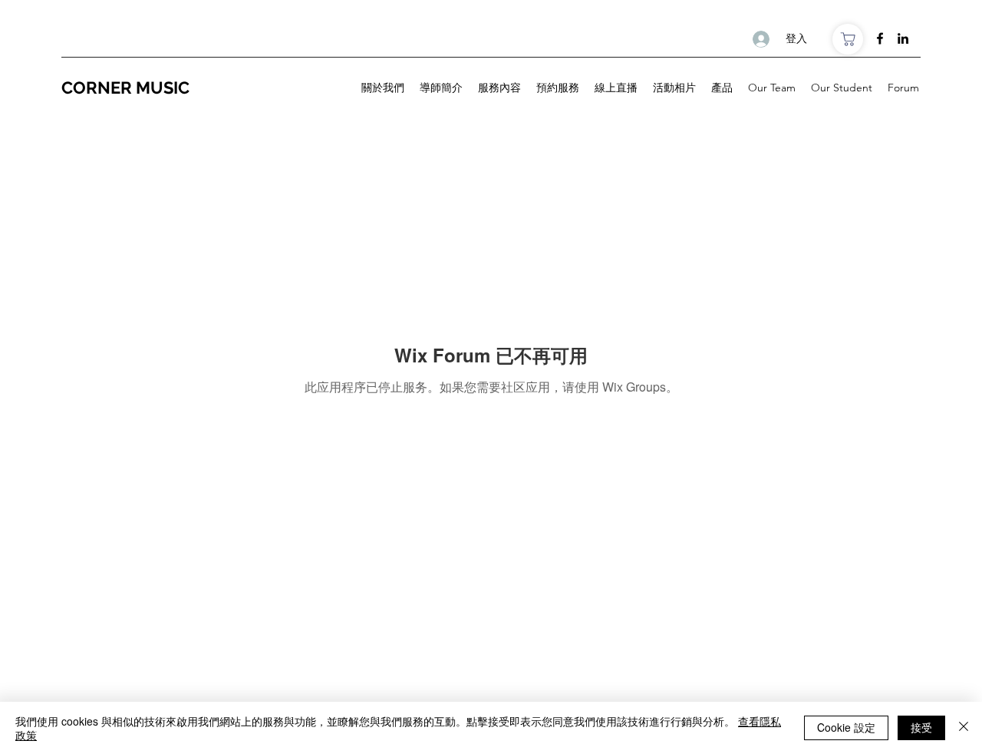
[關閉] (963, 728)
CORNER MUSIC (127, 88)
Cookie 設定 (846, 727)
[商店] (847, 39)
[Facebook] (880, 38)
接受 (921, 727)
